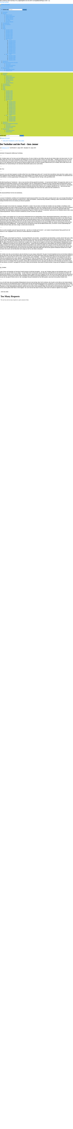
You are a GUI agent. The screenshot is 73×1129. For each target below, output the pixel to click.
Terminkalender (6, 23)
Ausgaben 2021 (9, 36)
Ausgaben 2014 (12, 47)
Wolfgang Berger (9, 19)
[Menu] (0, 7)
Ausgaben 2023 (9, 34)
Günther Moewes (9, 21)
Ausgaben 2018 (12, 42)
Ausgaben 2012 (12, 50)
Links (4, 27)
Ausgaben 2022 (9, 35)
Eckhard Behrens (9, 17)
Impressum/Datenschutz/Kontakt (10, 62)
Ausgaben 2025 (9, 31)
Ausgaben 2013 (12, 49)
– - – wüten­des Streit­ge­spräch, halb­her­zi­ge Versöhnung (36, 221)
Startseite (5, 12)
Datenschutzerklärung (10, 65)
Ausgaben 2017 (12, 43)
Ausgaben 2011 (12, 51)
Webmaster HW (5, 148)
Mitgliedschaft (6, 68)
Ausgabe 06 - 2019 (13, 140)
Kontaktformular (9, 66)
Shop (4, 25)
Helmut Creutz (9, 15)
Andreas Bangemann (10, 16)
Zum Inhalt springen (4, 2)
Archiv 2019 (5, 140)
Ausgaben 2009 (12, 55)
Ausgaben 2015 (12, 46)
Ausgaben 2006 (12, 59)
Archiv (4, 28)
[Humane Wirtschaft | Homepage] (5, 4)
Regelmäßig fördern (10, 69)
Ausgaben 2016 (12, 45)
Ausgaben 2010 (12, 53)
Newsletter (5, 61)
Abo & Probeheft (7, 24)
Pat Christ (8, 20)
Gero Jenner (21, 140)
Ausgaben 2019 (12, 40)
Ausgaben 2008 (12, 57)
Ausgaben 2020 (9, 38)
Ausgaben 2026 (9, 30)
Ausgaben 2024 (9, 32)
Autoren (4, 13)
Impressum (8, 64)
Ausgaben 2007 (12, 58)
